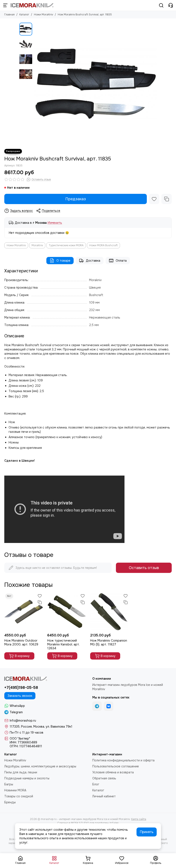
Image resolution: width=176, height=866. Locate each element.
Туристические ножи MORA (66, 245)
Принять (146, 832)
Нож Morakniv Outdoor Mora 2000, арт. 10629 (21, 642)
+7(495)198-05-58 (21, 687)
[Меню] (5, 5)
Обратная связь (104, 778)
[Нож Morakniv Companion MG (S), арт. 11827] (109, 612)
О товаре (63, 260)
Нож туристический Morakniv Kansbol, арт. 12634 (63, 644)
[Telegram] (97, 706)
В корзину (22, 656)
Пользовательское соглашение (115, 766)
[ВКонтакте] (108, 706)
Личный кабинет (104, 796)
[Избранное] (154, 199)
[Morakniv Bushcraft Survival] (95, 84)
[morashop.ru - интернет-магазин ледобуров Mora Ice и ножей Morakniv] (32, 5)
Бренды (10, 802)
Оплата (121, 260)
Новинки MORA (15, 790)
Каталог (24, 14)
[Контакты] (170, 5)
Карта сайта (138, 819)
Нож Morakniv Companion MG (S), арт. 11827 (108, 642)
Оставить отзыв (144, 567)
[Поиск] (161, 5)
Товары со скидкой (18, 796)
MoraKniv (37, 245)
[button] (36, 83)
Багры (8, 784)
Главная (9, 14)
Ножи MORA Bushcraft (103, 245)
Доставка (93, 260)
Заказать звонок (20, 696)
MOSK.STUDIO (80, 823)
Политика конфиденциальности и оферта (123, 760)
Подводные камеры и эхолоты (26, 778)
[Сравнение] (166, 199)
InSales (114, 823)
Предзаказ (75, 199)
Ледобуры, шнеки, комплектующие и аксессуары (40, 766)
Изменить (55, 222)
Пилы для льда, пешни (20, 772)
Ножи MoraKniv (43, 14)
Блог (95, 784)
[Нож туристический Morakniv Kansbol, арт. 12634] (66, 612)
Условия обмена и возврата (113, 772)
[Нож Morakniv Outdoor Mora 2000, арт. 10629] (23, 612)
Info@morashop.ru (23, 720)
